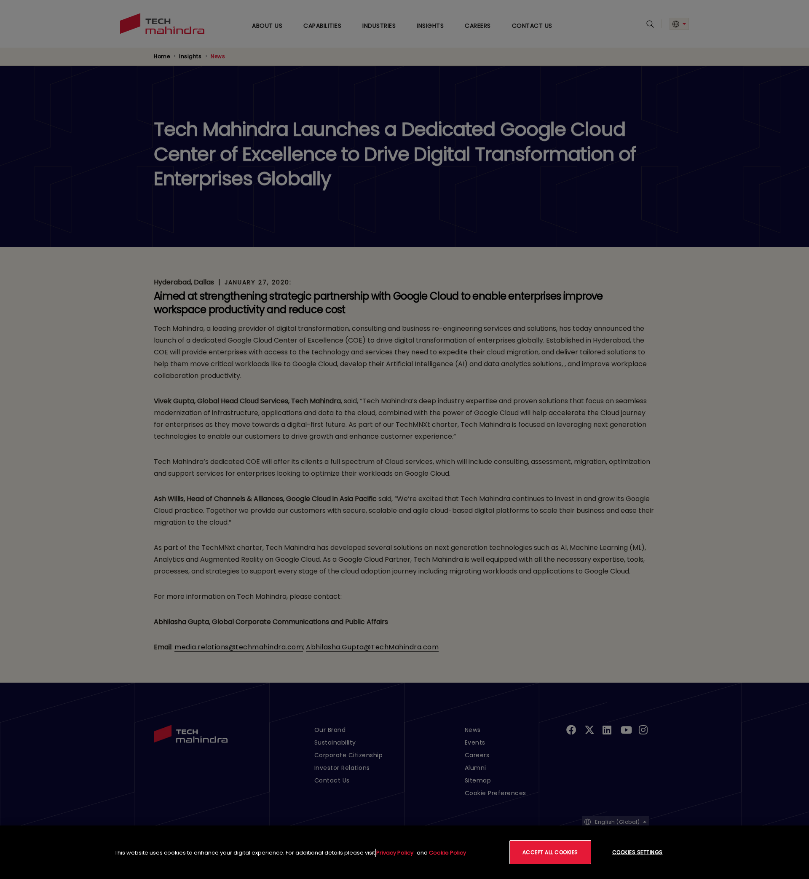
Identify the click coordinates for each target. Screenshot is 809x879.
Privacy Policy (394, 853)
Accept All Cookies (550, 852)
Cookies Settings (637, 852)
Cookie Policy (447, 853)
